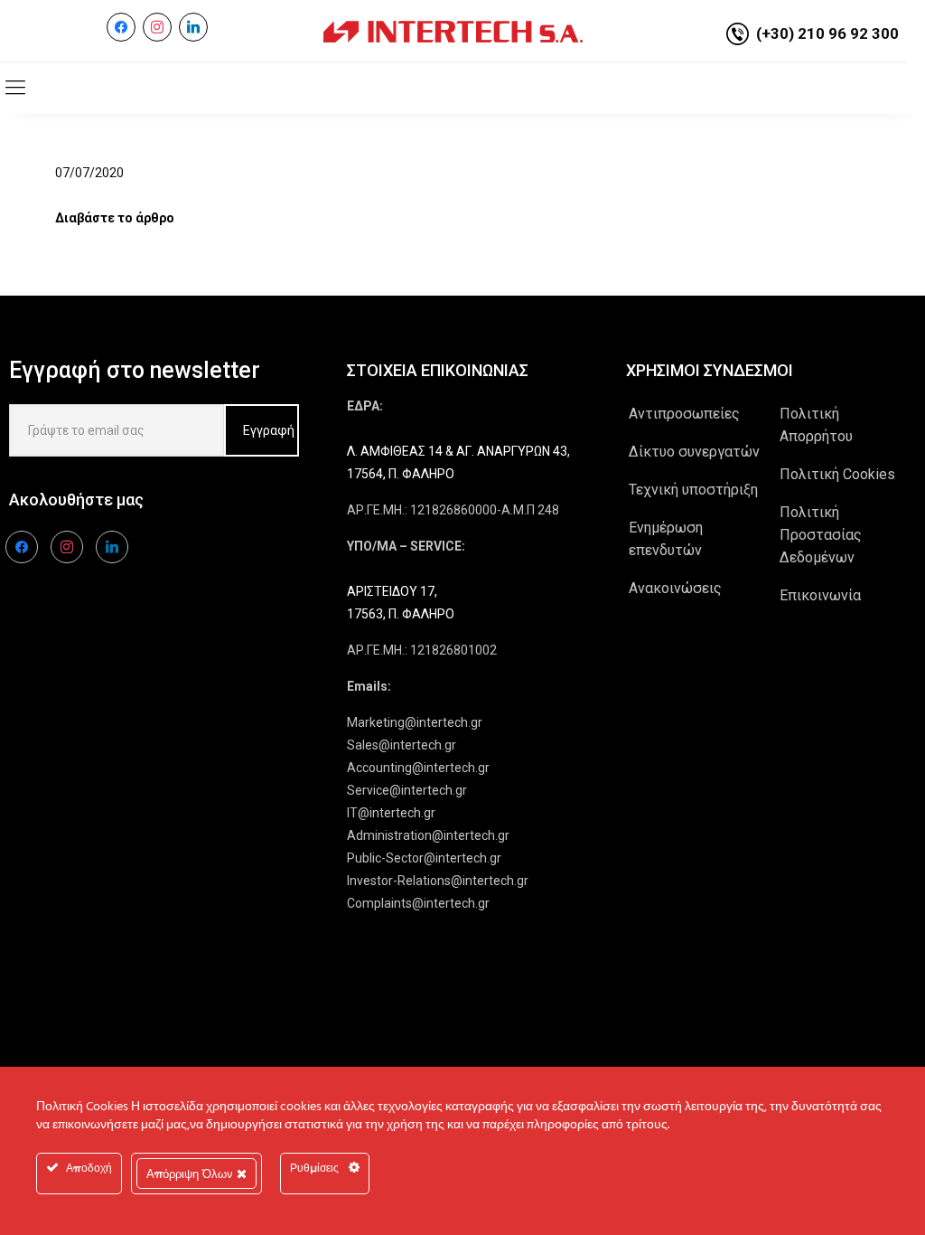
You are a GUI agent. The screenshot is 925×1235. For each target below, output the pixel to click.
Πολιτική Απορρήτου (816, 425)
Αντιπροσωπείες (684, 413)
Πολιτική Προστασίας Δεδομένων (821, 535)
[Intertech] (453, 30)
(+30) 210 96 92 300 (827, 33)
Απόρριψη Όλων (191, 1173)
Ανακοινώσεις (675, 588)
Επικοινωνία (820, 595)
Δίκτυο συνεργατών (694, 451)
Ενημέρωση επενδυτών (666, 539)
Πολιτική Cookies (837, 474)
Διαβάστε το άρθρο (114, 218)
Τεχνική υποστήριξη (693, 489)
